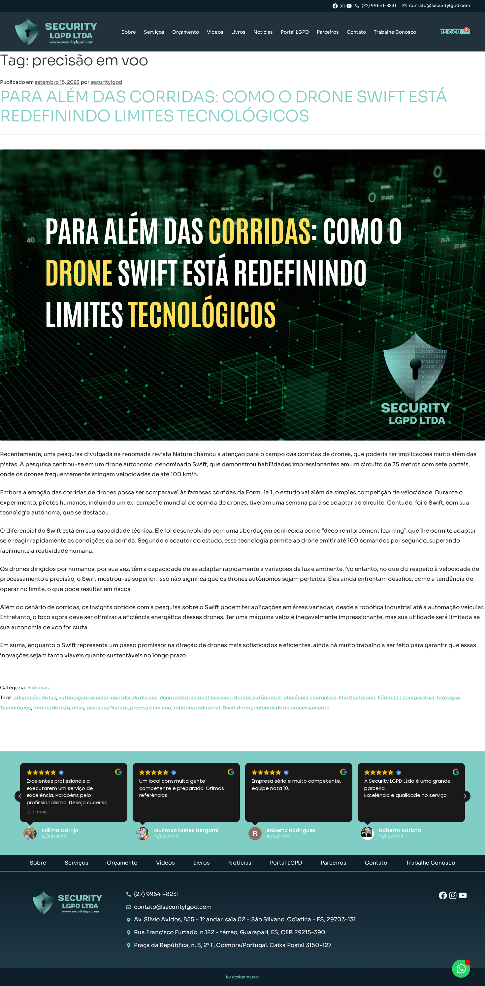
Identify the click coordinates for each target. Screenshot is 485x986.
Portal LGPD (295, 32)
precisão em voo (150, 708)
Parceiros (328, 32)
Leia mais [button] (37, 812)
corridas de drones (134, 698)
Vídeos (215, 32)
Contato (356, 32)
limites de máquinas (58, 708)
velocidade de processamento (292, 708)
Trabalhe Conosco (395, 32)
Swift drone (237, 708)
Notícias (263, 32)
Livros (238, 32)
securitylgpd (106, 82)
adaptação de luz (35, 698)
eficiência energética (310, 698)
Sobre (128, 32)
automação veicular (83, 698)
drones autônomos (257, 698)
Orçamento (185, 32)
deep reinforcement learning (196, 698)
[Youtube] (349, 6)
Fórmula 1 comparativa (406, 698)
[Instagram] (342, 6)
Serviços (154, 32)
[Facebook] (335, 6)
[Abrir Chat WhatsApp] (461, 969)
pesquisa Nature (107, 708)
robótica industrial (197, 708)
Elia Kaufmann (357, 698)
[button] (465, 796)
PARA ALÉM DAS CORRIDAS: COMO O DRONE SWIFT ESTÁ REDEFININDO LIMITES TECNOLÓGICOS (223, 106)
